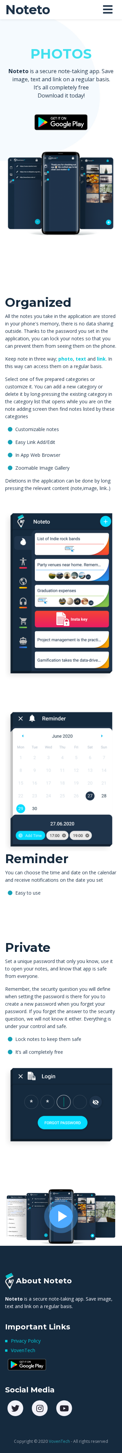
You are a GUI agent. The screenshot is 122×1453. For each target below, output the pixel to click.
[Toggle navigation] (108, 10)
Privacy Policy (26, 1341)
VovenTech (23, 1350)
